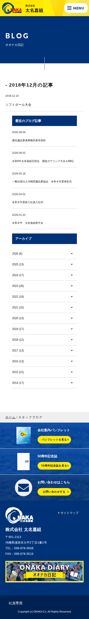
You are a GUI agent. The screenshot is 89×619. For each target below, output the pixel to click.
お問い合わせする (54, 491)
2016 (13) (18, 361)
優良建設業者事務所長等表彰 (29, 140)
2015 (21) (18, 372)
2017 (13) (18, 350)
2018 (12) (18, 339)
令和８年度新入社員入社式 (27, 202)
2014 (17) (18, 382)
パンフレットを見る (54, 439)
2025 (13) (18, 264)
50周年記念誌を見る (54, 465)
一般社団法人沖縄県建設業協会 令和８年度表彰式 (42, 181)
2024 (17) (18, 275)
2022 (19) (18, 296)
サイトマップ (69, 513)
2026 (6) (17, 253)
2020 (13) (18, 318)
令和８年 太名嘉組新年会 (27, 222)
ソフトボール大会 (18, 104)
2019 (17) (18, 329)
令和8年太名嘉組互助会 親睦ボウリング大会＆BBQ (42, 161)
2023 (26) (18, 286)
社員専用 (15, 603)
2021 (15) (18, 307)
